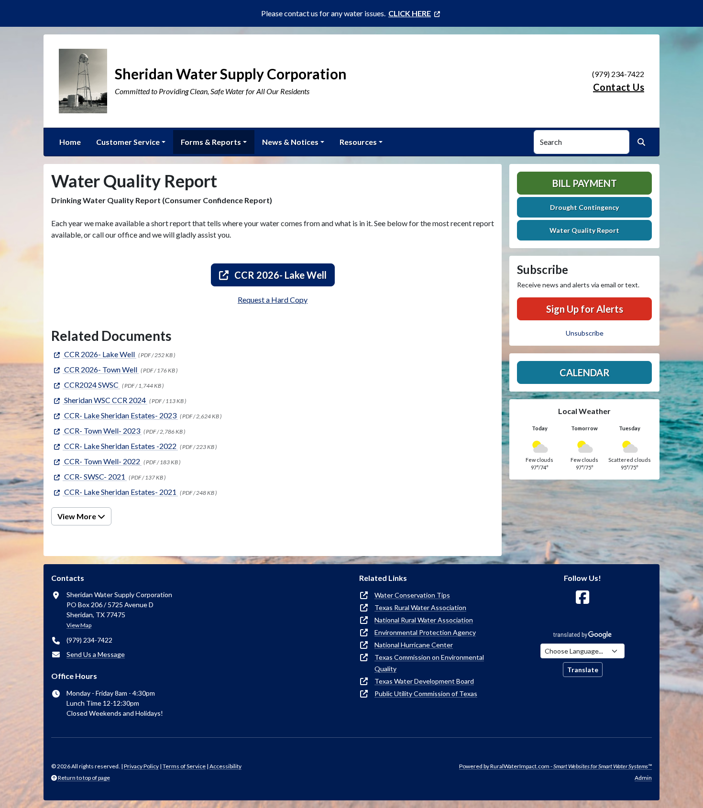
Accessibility (225, 766)
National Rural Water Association (423, 620)
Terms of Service (184, 766)
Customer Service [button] (128, 141)
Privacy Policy (141, 766)
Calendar (585, 372)
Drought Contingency (584, 207)
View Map (78, 625)
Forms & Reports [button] (211, 141)
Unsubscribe (585, 333)
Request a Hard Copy (273, 299)
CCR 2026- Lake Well (279, 275)
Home (70, 141)
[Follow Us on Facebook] (582, 597)
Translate (582, 670)
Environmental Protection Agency (425, 632)
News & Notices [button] (290, 141)
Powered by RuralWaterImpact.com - (555, 766)
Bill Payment (584, 183)
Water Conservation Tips (412, 595)
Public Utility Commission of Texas (425, 693)
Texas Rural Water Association (420, 607)
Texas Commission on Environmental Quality (429, 663)
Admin (643, 777)
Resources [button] (358, 141)
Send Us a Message (95, 654)
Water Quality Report (584, 230)
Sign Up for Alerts (584, 309)
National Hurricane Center (413, 645)
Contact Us (618, 87)
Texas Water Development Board (424, 681)
